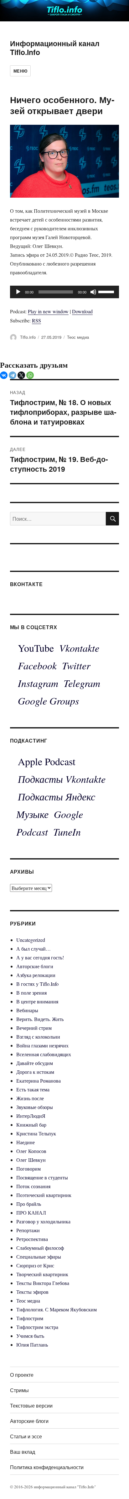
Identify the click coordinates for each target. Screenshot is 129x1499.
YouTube (36, 648)
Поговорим (28, 1168)
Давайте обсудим (34, 1063)
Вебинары (27, 1010)
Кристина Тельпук (36, 1133)
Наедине (25, 1142)
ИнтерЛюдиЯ (30, 1115)
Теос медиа (78, 337)
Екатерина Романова (38, 1080)
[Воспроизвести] (18, 292)
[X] (21, 375)
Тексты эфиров (32, 1291)
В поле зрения (31, 992)
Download (82, 311)
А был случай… (33, 948)
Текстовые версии (31, 1405)
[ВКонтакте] (4, 375)
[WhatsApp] (30, 375)
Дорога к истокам (35, 1071)
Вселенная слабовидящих (43, 1054)
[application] (64, 292)
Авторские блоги (34, 966)
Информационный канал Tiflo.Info (55, 47)
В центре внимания (37, 1001)
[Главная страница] (64, 10)
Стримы (19, 1390)
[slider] (107, 291)
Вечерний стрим (34, 1027)
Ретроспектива (32, 1239)
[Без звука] (93, 292)
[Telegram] (12, 375)
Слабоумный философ (40, 1247)
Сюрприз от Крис (35, 1265)
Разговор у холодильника (43, 1221)
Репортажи (28, 1230)
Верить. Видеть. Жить (40, 1019)
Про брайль (28, 1203)
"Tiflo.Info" (86, 1487)
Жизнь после (30, 1098)
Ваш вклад (22, 1451)
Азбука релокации (35, 975)
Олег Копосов (31, 1151)
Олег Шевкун (31, 1159)
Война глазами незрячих (42, 1045)
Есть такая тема (32, 1089)
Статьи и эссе (26, 1436)
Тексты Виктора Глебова (42, 1283)
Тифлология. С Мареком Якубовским (56, 1309)
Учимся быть (30, 1335)
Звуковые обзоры (34, 1107)
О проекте (22, 1374)
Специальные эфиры (38, 1256)
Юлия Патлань (32, 1344)
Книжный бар (31, 1124)
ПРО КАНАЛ (31, 1212)
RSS (36, 320)
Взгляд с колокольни (38, 1036)
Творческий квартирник (42, 1274)
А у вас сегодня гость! (40, 957)
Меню (20, 71)
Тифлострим (29, 1318)
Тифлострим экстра (37, 1327)
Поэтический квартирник (43, 1195)
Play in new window (48, 311)
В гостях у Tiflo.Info (37, 983)
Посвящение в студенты (42, 1177)
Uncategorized (30, 939)
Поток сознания (33, 1186)
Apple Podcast (46, 761)
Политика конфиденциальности (47, 1467)
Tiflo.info (28, 337)
